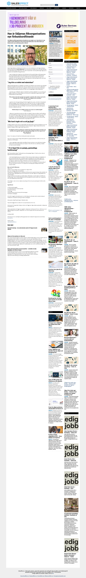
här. (53, 573)
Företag (49, 80)
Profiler (42, 8)
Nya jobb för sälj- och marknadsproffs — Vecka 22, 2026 (71, 183)
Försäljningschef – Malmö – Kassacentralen (72, 106)
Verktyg (50, 327)
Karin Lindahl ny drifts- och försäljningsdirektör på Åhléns (71, 287)
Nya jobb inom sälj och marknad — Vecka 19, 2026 (71, 313)
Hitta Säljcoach (23, 8)
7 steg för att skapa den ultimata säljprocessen (54, 167)
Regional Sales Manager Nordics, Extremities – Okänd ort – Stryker (72, 71)
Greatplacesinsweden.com (60, 576)
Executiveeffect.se (24, 576)
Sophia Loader (10, 220)
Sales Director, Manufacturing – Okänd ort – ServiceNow (72, 135)
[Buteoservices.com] (43, 29)
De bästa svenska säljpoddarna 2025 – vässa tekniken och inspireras (55, 436)
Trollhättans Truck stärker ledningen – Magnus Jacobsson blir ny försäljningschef (70, 156)
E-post (49, 63)
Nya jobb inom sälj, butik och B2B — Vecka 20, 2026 (71, 264)
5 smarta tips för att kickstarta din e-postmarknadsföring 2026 (55, 107)
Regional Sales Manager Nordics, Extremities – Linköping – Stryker (72, 130)
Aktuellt (15, 30)
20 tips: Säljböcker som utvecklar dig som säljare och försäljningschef (55, 351)
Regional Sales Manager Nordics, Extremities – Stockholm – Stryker (72, 126)
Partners (71, 8)
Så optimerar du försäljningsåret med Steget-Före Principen (54, 40)
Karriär (64, 8)
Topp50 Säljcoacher (11, 8)
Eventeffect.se (41, 576)
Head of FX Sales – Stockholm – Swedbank (72, 74)
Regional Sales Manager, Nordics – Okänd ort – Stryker (72, 139)
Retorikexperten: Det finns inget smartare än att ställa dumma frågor (55, 299)
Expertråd (57, 8)
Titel (49, 76)
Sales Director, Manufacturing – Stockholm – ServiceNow (72, 109)
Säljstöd (49, 8)
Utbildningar (34, 8)
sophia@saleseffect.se (12, 221)
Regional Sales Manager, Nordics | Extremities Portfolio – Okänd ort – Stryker (72, 83)
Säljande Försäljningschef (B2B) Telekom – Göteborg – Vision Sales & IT (72, 91)
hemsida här (10, 218)
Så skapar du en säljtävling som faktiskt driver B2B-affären (55, 324)
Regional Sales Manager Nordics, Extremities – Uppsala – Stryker (72, 102)
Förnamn (50, 67)
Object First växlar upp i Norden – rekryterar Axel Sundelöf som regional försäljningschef (70, 393)
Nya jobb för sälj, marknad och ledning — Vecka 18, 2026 (70, 366)
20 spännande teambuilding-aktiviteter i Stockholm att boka (71, 515)
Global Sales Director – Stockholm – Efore (72, 67)
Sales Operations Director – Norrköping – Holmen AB (71, 431)
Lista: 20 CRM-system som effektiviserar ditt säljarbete (55, 380)
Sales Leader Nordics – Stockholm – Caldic (72, 94)
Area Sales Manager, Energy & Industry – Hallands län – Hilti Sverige (72, 113)
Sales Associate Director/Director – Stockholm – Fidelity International (71, 121)
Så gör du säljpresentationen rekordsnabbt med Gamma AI (55, 407)
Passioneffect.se (33, 576)
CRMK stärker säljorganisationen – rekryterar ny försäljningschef (69, 209)
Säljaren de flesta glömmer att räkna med (16, 236)
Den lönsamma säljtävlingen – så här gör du (55, 245)
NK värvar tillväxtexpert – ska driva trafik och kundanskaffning (70, 339)
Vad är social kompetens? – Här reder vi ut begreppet (55, 218)
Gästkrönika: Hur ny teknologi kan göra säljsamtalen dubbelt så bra (55, 140)
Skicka (51, 91)
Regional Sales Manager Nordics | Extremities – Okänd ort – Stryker (72, 98)
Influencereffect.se (49, 576)
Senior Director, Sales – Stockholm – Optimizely (72, 64)
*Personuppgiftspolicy (52, 88)
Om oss (78, 8)
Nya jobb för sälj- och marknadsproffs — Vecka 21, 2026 (71, 241)
